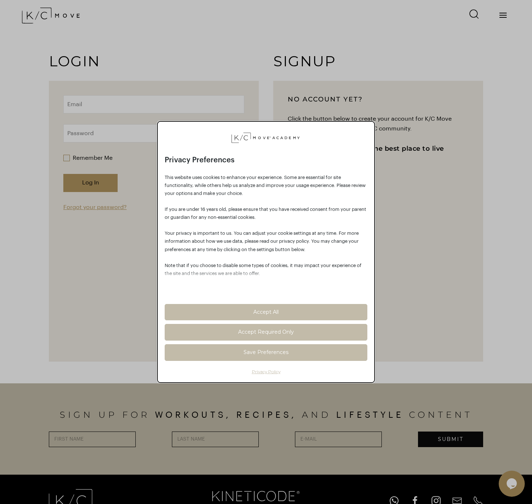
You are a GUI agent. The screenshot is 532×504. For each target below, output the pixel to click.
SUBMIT (450, 439)
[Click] (503, 15)
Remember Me (93, 158)
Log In (90, 183)
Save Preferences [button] (266, 352)
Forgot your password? (95, 207)
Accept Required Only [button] (266, 332)
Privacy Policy (266, 371)
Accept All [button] (266, 312)
